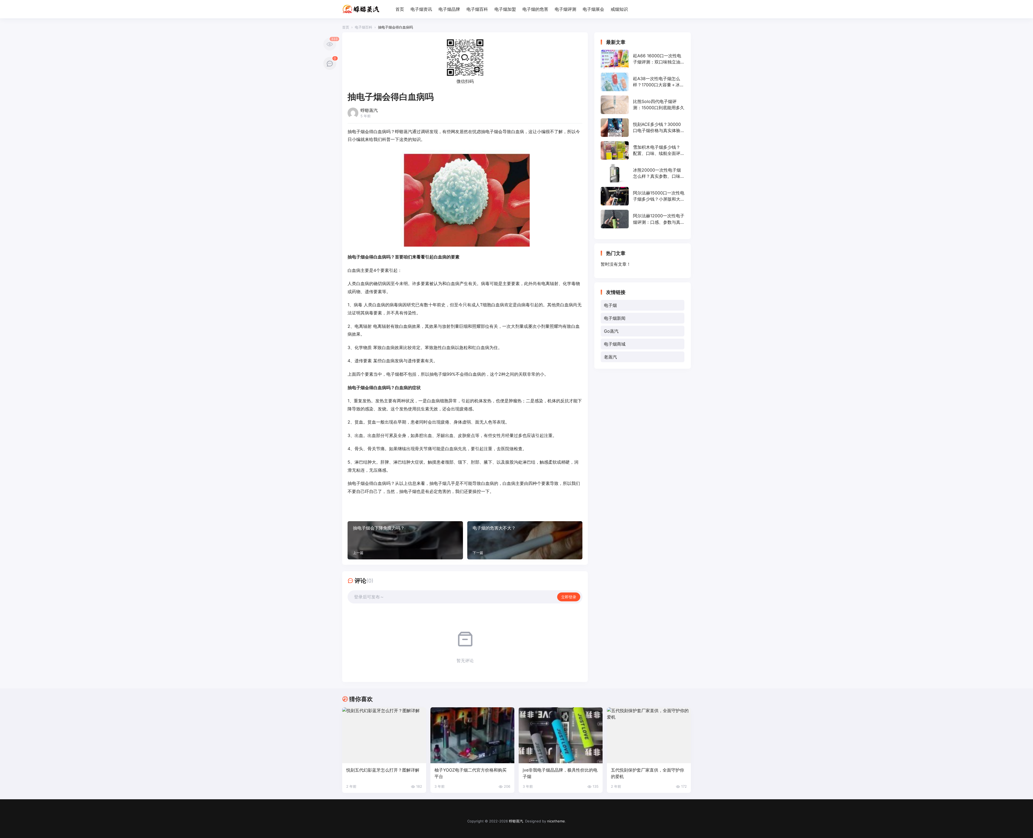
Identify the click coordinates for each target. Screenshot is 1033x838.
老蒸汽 (610, 357)
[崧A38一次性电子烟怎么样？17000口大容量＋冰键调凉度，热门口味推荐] (642, 82)
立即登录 (568, 597)
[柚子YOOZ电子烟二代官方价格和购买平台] (472, 735)
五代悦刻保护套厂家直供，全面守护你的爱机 (647, 773)
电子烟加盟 (505, 9)
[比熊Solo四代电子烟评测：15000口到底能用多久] (642, 104)
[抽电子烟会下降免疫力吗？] (405, 540)
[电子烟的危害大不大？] (525, 540)
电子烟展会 (593, 9)
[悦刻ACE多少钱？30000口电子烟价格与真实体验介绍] (642, 127)
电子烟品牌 (449, 9)
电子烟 (610, 305)
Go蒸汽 (611, 331)
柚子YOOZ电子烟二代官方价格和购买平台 (470, 773)
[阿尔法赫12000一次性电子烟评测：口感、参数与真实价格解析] (642, 219)
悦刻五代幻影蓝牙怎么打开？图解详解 (382, 770)
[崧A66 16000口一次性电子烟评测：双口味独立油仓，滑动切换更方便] (642, 59)
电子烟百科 (477, 9)
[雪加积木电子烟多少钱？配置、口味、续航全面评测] (642, 150)
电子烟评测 (565, 9)
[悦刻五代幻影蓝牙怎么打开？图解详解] (384, 735)
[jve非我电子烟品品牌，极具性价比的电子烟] (561, 735)
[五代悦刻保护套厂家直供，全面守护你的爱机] (649, 735)
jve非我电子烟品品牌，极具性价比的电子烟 (560, 773)
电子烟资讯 (421, 9)
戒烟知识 (619, 9)
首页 (399, 9)
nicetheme (556, 821)
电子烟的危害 (535, 9)
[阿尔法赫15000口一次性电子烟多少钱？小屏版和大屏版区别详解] (642, 196)
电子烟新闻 (614, 318)
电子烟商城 (614, 344)
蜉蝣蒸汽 (516, 821)
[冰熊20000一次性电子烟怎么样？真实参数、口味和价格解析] (642, 173)
